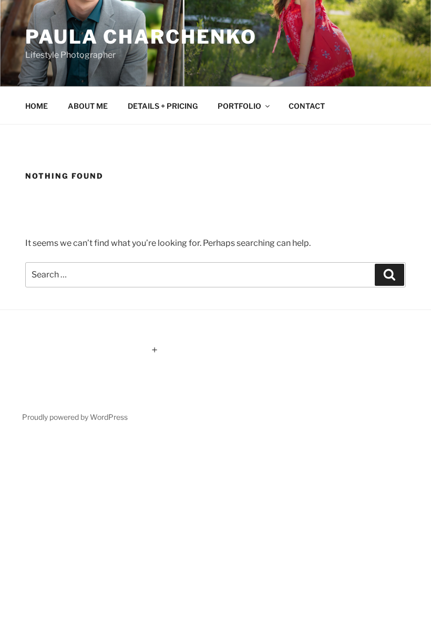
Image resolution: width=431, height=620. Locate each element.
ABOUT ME (88, 105)
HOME (36, 105)
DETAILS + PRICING (163, 105)
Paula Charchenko (141, 36)
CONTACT (307, 105)
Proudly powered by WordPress (75, 416)
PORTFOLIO (239, 105)
